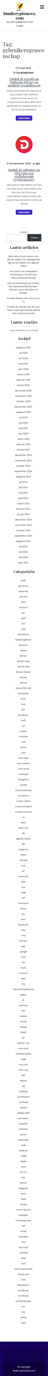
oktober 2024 (23, 465)
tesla (23, 1199)
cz (23, 817)
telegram (23, 1188)
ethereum (23, 903)
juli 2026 (23, 353)
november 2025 (23, 396)
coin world (23, 768)
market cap (23, 1043)
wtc (23, 1306)
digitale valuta (23, 838)
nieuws (23, 1080)
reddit (23, 1156)
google (23, 951)
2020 (23, 580)
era (23, 887)
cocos (23, 747)
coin (23, 752)
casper (23, 731)
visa (23, 1242)
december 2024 (23, 455)
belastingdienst (23, 639)
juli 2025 (23, 417)
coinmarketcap (23, 790)
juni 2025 (23, 422)
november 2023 (23, 525)
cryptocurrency (23, 811)
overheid (23, 1102)
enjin (23, 881)
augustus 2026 (23, 347)
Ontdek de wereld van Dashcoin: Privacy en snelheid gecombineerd (24, 82)
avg (23, 629)
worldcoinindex (23, 1301)
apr (23, 612)
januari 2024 (23, 514)
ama (23, 602)
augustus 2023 (23, 541)
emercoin (23, 876)
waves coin (23, 1274)
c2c (23, 725)
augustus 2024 (23, 476)
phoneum (23, 1118)
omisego (23, 1091)
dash (23, 822)
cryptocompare (23, 806)
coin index (23, 758)
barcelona (23, 634)
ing (23, 983)
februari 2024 (23, 508)
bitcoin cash (23, 661)
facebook (23, 924)
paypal (23, 1107)
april (23, 618)
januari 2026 (23, 385)
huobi (23, 967)
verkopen (23, 1236)
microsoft (23, 1048)
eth (23, 897)
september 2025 (23, 406)
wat (23, 1263)
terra (23, 1193)
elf (23, 871)
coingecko (23, 779)
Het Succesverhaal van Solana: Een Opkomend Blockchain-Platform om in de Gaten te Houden (23, 288)
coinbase (23, 774)
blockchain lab (23, 688)
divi (38, 163)
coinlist (23, 784)
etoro (23, 908)
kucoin (23, 1021)
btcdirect (23, 715)
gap (23, 946)
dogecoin (23, 849)
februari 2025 (23, 444)
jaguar (23, 994)
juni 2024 (23, 487)
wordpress (23, 1290)
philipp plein (23, 1113)
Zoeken (24, 232)
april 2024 (23, 498)
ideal (23, 978)
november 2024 (23, 460)
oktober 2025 (23, 401)
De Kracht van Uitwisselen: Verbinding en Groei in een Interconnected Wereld (23, 274)
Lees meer (24, 118)
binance (23, 645)
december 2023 (23, 519)
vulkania (23, 1252)
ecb (23, 865)
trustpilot (23, 1215)
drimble (23, 860)
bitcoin (23, 655)
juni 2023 (23, 551)
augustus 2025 (23, 412)
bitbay (23, 650)
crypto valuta (23, 801)
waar (23, 1258)
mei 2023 (23, 557)
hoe (23, 957)
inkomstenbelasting (23, 989)
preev (23, 1134)
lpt (23, 1037)
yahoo (23, 1317)
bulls (23, 720)
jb (23, 1000)
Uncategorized (24, 72)
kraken (23, 1016)
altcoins (23, 596)
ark (23, 623)
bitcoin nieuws (23, 672)
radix (23, 1145)
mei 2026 (23, 363)
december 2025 (23, 390)
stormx (23, 1172)
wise (23, 1279)
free (23, 935)
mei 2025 (23, 428)
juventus (23, 1005)
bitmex (23, 677)
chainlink (23, 736)
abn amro (23, 586)
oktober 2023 (23, 530)
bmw (23, 698)
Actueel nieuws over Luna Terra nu (23, 300)
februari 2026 (23, 379)
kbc (23, 1010)
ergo (23, 892)
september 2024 (23, 471)
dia (23, 833)
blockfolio (23, 693)
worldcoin (23, 1295)
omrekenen (23, 1096)
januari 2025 (23, 449)
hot (23, 962)
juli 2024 (23, 482)
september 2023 (23, 535)
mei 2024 (23, 492)
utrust (23, 1231)
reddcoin (23, 1150)
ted (23, 1177)
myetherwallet (23, 1053)
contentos (23, 795)
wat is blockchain (23, 1268)
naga (23, 1059)
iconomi (23, 973)
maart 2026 (23, 374)
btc (23, 709)
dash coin (23, 827)
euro (23, 919)
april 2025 (23, 433)
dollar (23, 854)
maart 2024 (23, 503)
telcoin (23, 1182)
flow (23, 930)
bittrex (23, 682)
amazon (23, 607)
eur (23, 914)
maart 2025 (23, 439)
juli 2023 (23, 546)
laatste (23, 1026)
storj (23, 1166)
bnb (23, 704)
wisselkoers (23, 1285)
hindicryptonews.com (19, 15)
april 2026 (23, 369)
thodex (23, 1204)
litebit (23, 1032)
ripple (23, 1161)
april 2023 (23, 562)
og (23, 1086)
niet (23, 1075)
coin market (23, 763)
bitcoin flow (23, 666)
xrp (23, 1311)
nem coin (23, 1069)
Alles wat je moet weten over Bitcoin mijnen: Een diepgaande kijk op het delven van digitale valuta (23, 261)
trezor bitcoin (23, 1209)
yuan (23, 1322)
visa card (23, 1247)
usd (23, 1225)
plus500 (23, 1123)
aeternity (23, 591)
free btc (23, 940)
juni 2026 (23, 358)
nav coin (23, 1064)
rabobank (23, 1139)
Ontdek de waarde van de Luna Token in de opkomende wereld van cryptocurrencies (23, 310)
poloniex (23, 1129)
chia (23, 741)
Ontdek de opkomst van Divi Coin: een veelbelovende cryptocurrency (24, 175)
